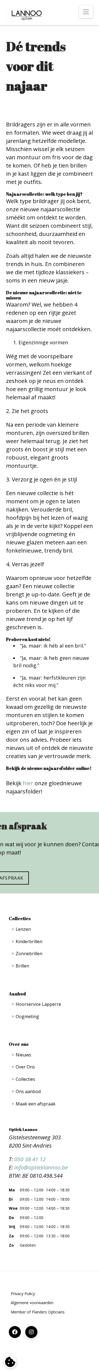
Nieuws (23, 1055)
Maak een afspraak (36, 1104)
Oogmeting (27, 1016)
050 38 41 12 (30, 1159)
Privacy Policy (23, 1293)
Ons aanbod (28, 1091)
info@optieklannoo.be (41, 1167)
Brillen (22, 966)
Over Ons (25, 1067)
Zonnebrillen (29, 954)
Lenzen (23, 929)
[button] (86, 11)
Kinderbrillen (29, 941)
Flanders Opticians (48, 1312)
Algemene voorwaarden (32, 1302)
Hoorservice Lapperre (38, 1004)
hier (28, 783)
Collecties (25, 1079)
